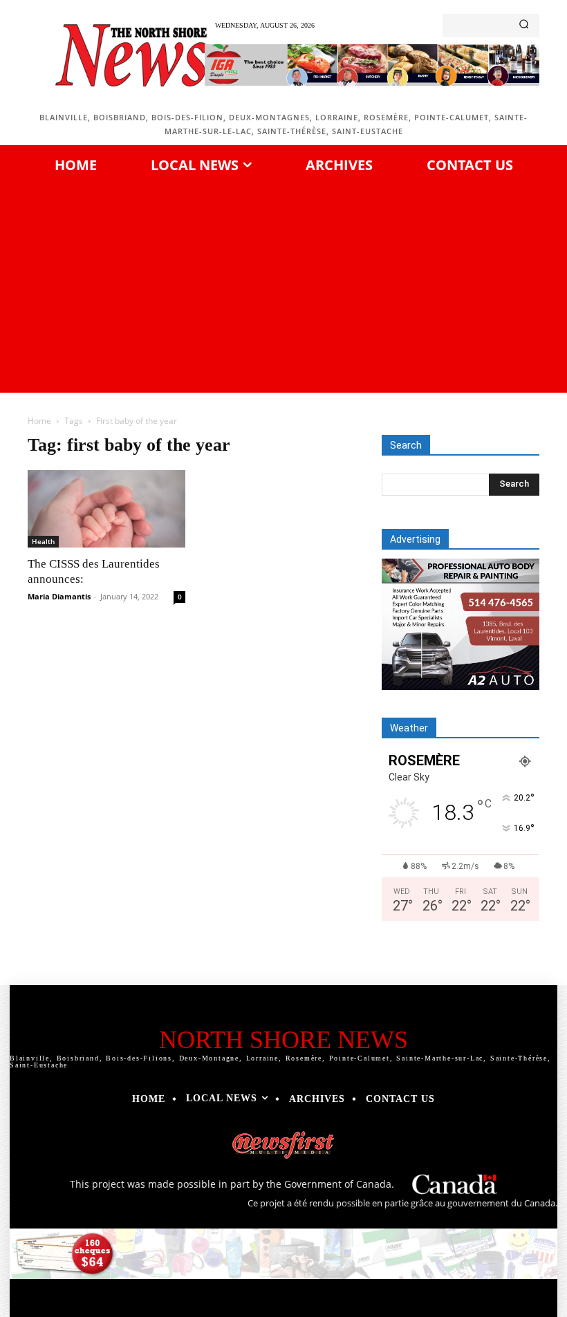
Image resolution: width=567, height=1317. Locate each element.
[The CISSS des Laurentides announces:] (106, 509)
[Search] (523, 25)
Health (43, 541)
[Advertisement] (283, 285)
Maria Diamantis (59, 596)
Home (39, 421)
